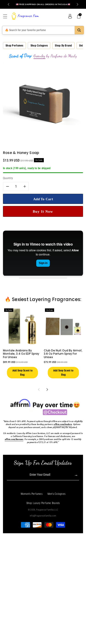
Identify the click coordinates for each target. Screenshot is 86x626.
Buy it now (43, 211)
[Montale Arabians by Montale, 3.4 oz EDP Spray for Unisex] (22, 326)
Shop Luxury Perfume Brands (43, 503)
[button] (7, 16)
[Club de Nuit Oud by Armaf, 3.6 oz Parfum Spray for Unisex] (63, 326)
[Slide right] (47, 389)
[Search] (79, 30)
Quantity (8, 178)
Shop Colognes (39, 45)
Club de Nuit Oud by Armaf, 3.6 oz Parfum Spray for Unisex (63, 353)
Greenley (39, 56)
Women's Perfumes (31, 494)
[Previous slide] (8, 4)
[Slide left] (38, 389)
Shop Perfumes (14, 45)
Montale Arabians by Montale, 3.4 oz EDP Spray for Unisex (21, 353)
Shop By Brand (63, 45)
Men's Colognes (56, 494)
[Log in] (70, 16)
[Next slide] (77, 4)
